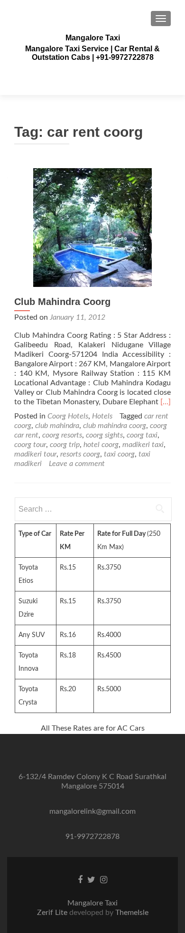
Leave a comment (77, 463)
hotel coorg (101, 444)
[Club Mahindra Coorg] (92, 227)
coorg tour (30, 444)
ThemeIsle (131, 912)
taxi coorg (119, 454)
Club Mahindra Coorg (62, 301)
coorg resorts (62, 435)
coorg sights (104, 435)
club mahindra (57, 425)
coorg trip (65, 444)
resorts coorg (80, 454)
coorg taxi (142, 435)
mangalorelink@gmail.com (92, 811)
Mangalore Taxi (92, 38)
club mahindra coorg (114, 425)
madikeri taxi (143, 444)
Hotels (102, 416)
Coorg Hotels (67, 416)
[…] (165, 402)
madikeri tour (35, 454)
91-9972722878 (92, 836)
